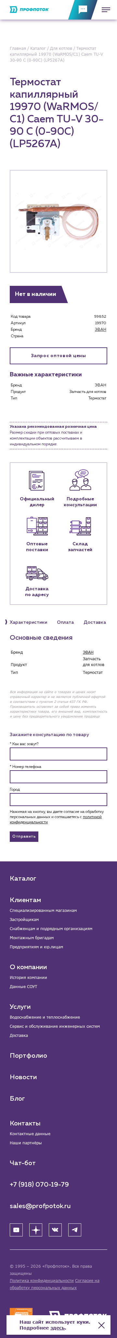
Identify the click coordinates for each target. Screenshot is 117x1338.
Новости (23, 1077)
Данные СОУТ (23, 986)
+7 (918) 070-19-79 (39, 1184)
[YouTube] (16, 1229)
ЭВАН (100, 330)
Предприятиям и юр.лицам (36, 946)
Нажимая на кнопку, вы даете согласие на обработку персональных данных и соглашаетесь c (57, 817)
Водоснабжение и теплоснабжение (45, 1017)
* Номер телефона (25, 767)
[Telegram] (74, 1229)
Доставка (19, 1035)
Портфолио (28, 1055)
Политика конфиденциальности (42, 1280)
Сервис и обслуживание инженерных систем (55, 1026)
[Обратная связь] (83, 10)
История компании (28, 977)
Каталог (23, 878)
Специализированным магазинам (43, 910)
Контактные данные (30, 1133)
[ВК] (55, 1229)
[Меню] (104, 10)
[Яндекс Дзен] (35, 1229)
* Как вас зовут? (24, 744)
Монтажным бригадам (32, 937)
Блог (17, 1098)
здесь (57, 1328)
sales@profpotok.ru (40, 1206)
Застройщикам (24, 919)
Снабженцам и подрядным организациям (51, 928)
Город (15, 790)
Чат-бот (23, 1163)
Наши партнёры (26, 1142)
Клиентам (25, 900)
